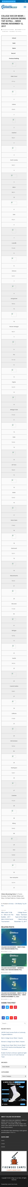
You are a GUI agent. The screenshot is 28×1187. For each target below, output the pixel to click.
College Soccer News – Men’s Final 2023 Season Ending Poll (13, 948)
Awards (3, 1146)
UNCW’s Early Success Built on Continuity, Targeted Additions (13, 1033)
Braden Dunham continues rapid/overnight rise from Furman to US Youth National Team (14, 1055)
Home (2, 1140)
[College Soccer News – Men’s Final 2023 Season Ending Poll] (14, 937)
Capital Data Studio (12, 1184)
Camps (3, 1143)
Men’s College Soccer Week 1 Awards (12, 1038)
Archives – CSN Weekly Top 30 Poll (12, 31)
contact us (12, 1132)
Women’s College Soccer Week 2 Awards (13, 1041)
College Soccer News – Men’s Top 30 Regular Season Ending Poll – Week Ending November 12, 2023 (13, 995)
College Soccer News (8, 29)
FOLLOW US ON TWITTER (9, 1)
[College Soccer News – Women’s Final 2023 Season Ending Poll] (14, 960)
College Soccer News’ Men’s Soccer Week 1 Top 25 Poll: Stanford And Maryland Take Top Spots (13, 1047)
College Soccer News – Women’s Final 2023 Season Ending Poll (12, 969)
